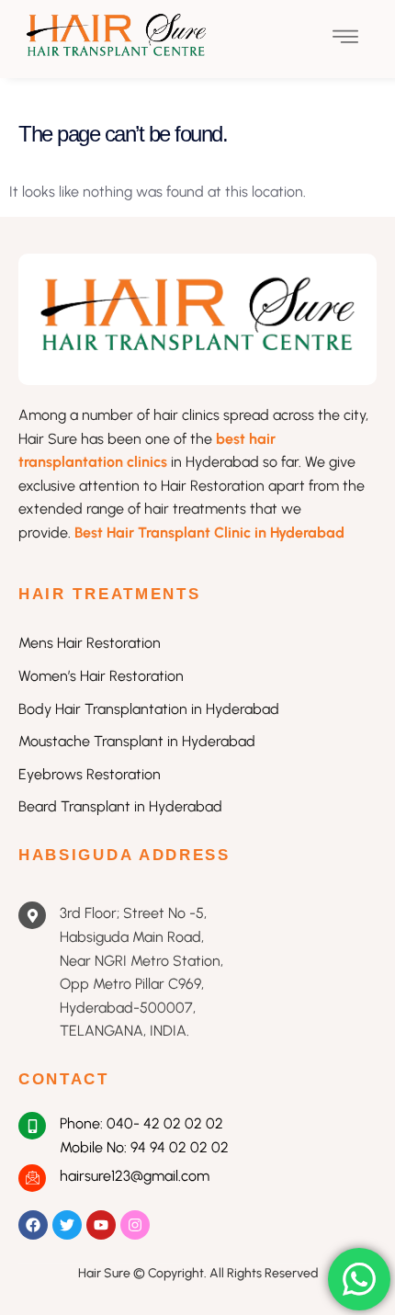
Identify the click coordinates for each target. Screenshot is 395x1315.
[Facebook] (33, 1225)
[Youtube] (101, 1225)
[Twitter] (67, 1225)
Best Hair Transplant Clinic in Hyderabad (209, 532)
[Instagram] (135, 1225)
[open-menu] (345, 39)
